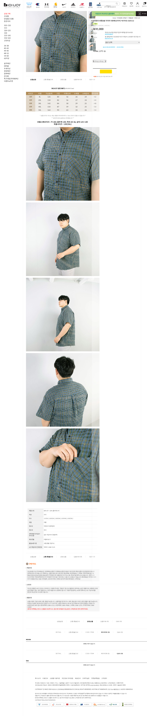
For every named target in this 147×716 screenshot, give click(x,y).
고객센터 (104, 678)
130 (5, 33)
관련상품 (63, 79)
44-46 (6, 50)
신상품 (6, 16)
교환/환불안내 (48, 79)
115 (5, 28)
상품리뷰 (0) (78, 79)
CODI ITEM (90, 632)
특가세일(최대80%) (11, 78)
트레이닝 (7, 68)
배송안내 (78, 678)
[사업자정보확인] (94, 685)
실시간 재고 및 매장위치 (109, 47)
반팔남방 (131, 18)
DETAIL (58, 632)
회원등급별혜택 (109, 34)
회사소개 (38, 678)
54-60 (6, 55)
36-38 (6, 45)
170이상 (7, 40)
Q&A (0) (119, 621)
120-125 (7, 30)
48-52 (6, 53)
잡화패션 (7, 73)
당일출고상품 (9, 18)
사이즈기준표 (120, 47)
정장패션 (7, 71)
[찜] (114, 71)
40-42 (6, 48)
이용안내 (45, 678)
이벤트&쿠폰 (8, 81)
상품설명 (33, 79)
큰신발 (6, 76)
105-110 (7, 25)
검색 (117, 4)
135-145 (7, 35)
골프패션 (7, 63)
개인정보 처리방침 (67, 678)
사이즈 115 (137, 18)
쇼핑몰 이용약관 (55, 678)
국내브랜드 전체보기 (122, 18)
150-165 (7, 38)
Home (114, 18)
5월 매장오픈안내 (111, 7)
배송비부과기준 (109, 38)
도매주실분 (85, 678)
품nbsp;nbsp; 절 (99, 61)
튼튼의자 (7, 21)
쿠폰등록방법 (95, 678)
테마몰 (6, 66)
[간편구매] (106, 71)
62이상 (6, 58)
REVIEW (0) (105, 632)
